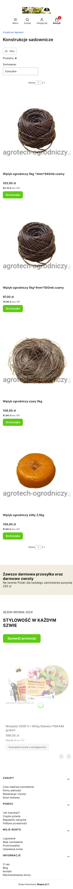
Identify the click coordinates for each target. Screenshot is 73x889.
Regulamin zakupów (14, 819)
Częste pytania (11, 816)
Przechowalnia (11, 845)
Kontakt (7, 871)
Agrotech (13, 32)
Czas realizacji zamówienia (18, 786)
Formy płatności (12, 790)
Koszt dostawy (11, 797)
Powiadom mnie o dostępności (27, 747)
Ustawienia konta (13, 849)
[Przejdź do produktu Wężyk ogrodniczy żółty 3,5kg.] (36, 472)
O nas (6, 864)
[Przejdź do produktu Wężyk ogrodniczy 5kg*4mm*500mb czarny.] (36, 244)
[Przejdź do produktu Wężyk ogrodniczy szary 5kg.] (36, 358)
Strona (31, 82)
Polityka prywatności (15, 823)
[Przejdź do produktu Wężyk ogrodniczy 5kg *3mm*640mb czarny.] (36, 130)
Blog (5, 867)
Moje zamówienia (13, 841)
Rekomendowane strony (17, 874)
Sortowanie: (9, 64)
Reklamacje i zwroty (14, 793)
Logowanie (9, 838)
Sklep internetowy (32, 884)
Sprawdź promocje (21, 638)
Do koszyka (13, 194)
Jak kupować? (11, 812)
